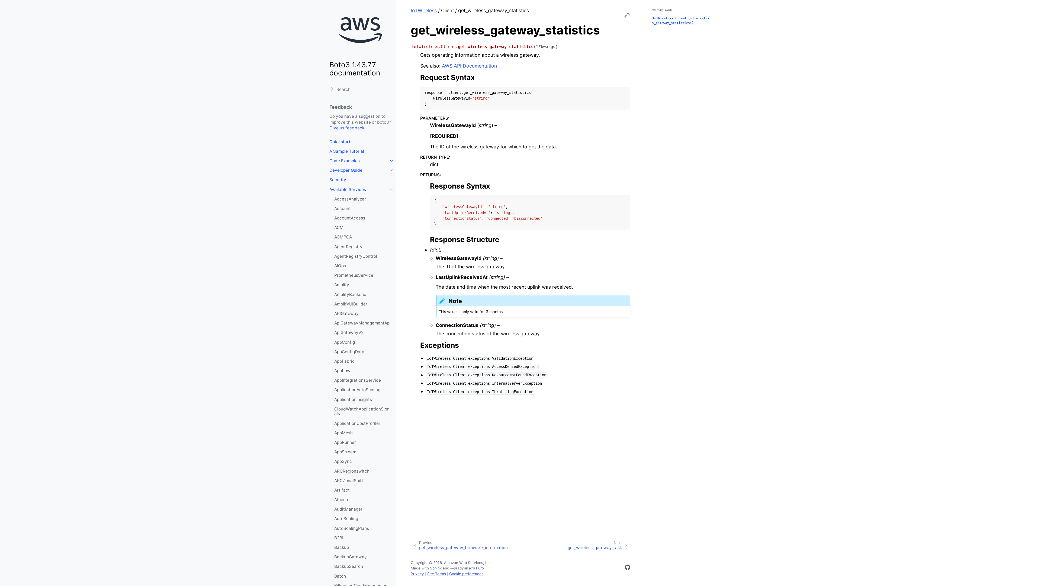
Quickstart (340, 141)
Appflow (342, 370)
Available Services (347, 189)
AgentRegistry (348, 246)
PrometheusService (353, 275)
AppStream (345, 451)
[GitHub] (627, 568)
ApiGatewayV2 (349, 332)
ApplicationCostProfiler (357, 423)
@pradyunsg (461, 568)
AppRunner (345, 442)
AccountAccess (349, 218)
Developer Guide (345, 170)
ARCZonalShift (348, 480)
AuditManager (348, 509)
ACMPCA (343, 237)
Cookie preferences (466, 574)
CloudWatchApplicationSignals (362, 411)
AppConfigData (349, 351)
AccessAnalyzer (350, 199)
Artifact (342, 490)
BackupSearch (348, 566)
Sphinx (436, 568)
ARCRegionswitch (352, 471)
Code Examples (344, 160)
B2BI (338, 537)
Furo (480, 568)
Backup (341, 547)
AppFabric (344, 361)
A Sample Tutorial (346, 151)
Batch (340, 576)
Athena (341, 499)
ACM (338, 227)
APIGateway (346, 313)
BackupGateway (350, 556)
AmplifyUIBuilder (350, 304)
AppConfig (344, 342)
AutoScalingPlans (351, 528)
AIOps (340, 265)
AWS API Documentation (469, 66)
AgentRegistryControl (355, 256)
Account (342, 208)
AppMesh (343, 432)
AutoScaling (346, 518)
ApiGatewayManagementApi (362, 323)
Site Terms (436, 574)
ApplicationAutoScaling (357, 389)
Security (337, 179)
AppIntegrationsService (357, 380)
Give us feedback (346, 127)
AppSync (343, 461)
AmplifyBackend (350, 294)
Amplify (341, 284)
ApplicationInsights (353, 399)
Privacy (417, 574)
